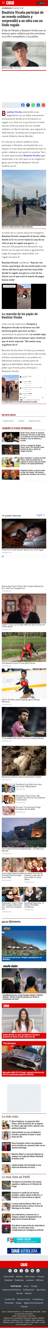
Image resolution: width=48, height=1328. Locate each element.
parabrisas (24, 1043)
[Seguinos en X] (21, 1270)
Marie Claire (30, 1276)
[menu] (3, 3)
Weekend (9, 1280)
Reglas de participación (33, 1303)
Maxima (28, 1293)
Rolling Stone (28, 1289)
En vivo (42, 3)
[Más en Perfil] (15, 922)
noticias (24, 928)
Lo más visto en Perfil (16, 1177)
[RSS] (32, 1270)
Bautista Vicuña (8, 421)
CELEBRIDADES (7, 8)
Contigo (34, 1286)
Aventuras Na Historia (11, 1289)
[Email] (43, 105)
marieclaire (24, 966)
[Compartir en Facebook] (23, 105)
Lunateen (30, 1280)
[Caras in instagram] (10, 1270)
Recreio (19, 1293)
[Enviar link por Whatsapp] (33, 105)
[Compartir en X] (28, 105)
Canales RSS (10, 1299)
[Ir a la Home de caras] (10, 4)
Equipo (19, 1303)
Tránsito (24, 1306)
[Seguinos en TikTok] (26, 1270)
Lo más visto (10, 1116)
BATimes (39, 1280)
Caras (26, 1286)
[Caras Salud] (24, 1242)
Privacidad (9, 1303)
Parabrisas (19, 1280)
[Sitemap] (38, 1270)
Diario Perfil (9, 1276)
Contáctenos (38, 1299)
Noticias (19, 1276)
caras (24, 1006)
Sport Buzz (41, 1289)
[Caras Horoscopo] (24, 1253)
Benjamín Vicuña (34, 421)
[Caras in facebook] (15, 1270)
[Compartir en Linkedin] (38, 105)
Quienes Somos (23, 1299)
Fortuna (40, 1276)
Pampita (21, 421)
